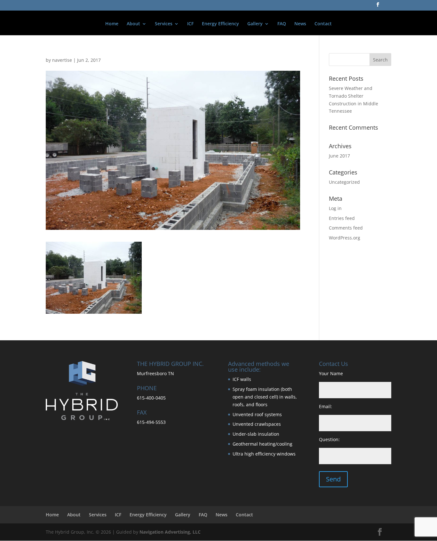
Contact (323, 24)
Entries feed (342, 218)
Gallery (255, 24)
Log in (335, 208)
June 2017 (339, 156)
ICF (190, 24)
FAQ (281, 24)
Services (163, 24)
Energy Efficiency (220, 24)
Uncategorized (344, 182)
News (300, 24)
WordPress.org (344, 238)
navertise (62, 60)
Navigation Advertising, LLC (170, 532)
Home (111, 24)
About (133, 24)
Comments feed (346, 228)
